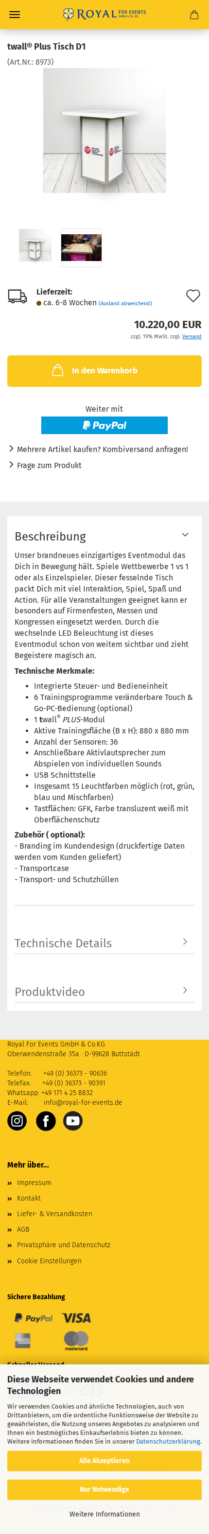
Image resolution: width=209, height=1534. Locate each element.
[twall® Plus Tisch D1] (105, 140)
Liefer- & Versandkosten (54, 1214)
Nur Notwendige (104, 1489)
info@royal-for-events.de (83, 1102)
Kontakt (29, 1198)
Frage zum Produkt (49, 465)
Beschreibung (50, 536)
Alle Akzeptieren (104, 1461)
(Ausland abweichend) (125, 303)
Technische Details (63, 943)
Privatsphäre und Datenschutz (63, 1245)
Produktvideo (50, 992)
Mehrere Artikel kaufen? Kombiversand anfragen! (102, 449)
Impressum (34, 1183)
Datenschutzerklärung (168, 1441)
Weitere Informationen (105, 1514)
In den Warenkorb (105, 371)
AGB (23, 1229)
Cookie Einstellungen (49, 1261)
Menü (14, 14)
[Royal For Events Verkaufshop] (104, 14)
